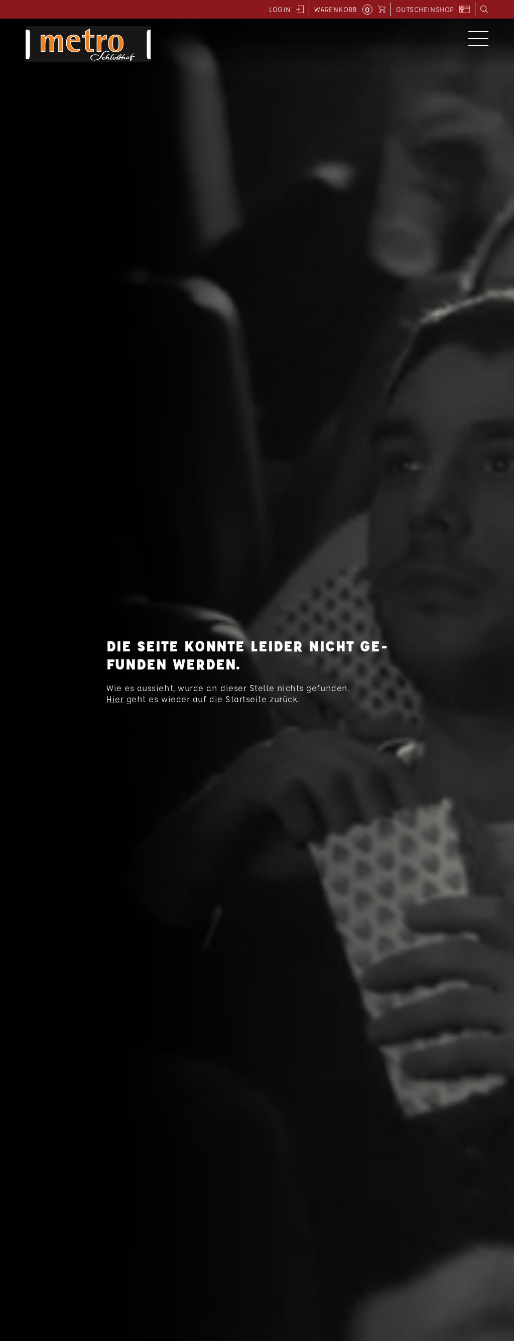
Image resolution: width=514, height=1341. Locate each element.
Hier (114, 699)
